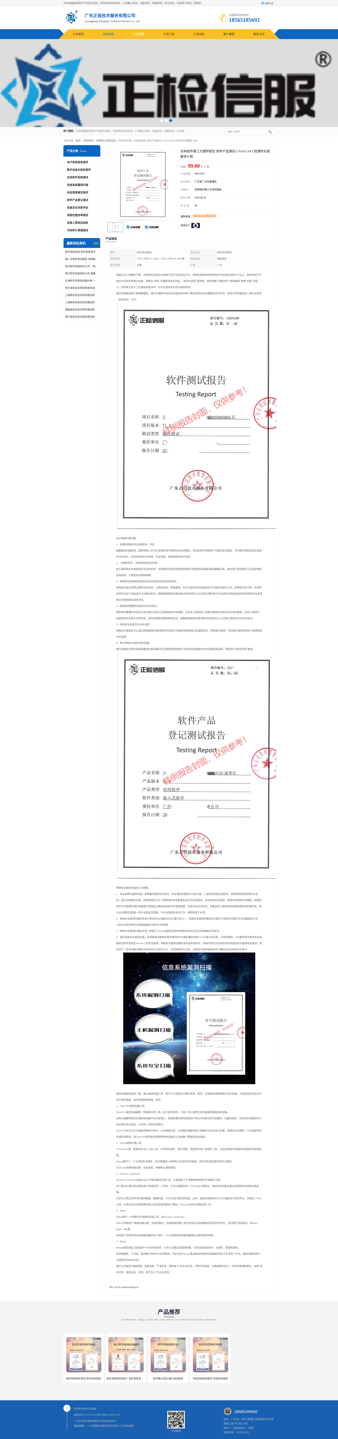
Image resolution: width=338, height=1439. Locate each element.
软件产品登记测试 (77, 200)
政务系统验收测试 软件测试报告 (191, 1378)
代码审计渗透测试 (106, 140)
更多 (95, 243)
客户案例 (228, 34)
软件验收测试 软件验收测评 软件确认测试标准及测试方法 (82, 252)
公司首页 (78, 34)
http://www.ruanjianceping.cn (124, 1287)
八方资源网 (93, 1426)
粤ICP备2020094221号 (108, 1414)
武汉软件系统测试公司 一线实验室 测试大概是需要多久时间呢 (82, 266)
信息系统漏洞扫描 (77, 185)
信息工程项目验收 (77, 222)
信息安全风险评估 (77, 207)
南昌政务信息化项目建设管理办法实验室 (82, 309)
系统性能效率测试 (77, 215)
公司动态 (198, 34)
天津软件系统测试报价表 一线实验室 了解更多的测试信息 (82, 280)
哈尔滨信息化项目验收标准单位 (82, 288)
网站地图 (128, 1426)
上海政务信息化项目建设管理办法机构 (82, 302)
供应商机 (108, 34)
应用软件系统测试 (77, 177)
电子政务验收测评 (77, 162)
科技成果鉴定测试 (77, 192)
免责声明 (105, 1426)
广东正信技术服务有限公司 (87, 1421)
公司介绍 (168, 34)
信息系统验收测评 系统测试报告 (149, 1378)
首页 (78, 140)
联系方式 (259, 34)
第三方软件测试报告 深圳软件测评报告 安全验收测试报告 (82, 259)
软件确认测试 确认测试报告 (107, 1378)
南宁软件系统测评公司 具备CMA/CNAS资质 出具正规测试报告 (82, 273)
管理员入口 (117, 1426)
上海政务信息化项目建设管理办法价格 (82, 295)
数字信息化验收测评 (79, 169)
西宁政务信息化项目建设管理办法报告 (82, 316)
